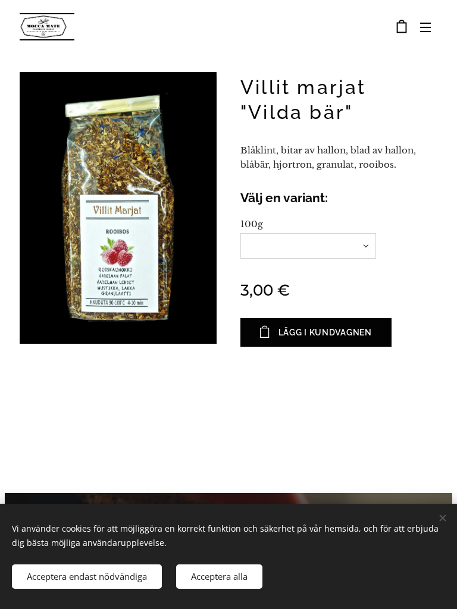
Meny (425, 27)
